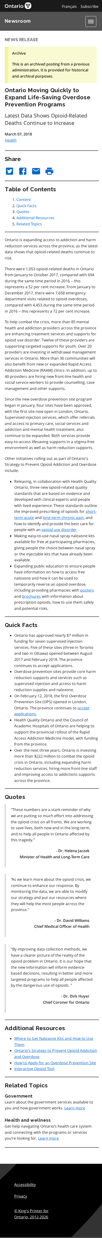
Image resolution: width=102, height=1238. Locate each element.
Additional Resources (35, 217)
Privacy (20, 1196)
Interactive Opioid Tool (34, 1068)
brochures (31, 596)
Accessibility (25, 1184)
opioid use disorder (59, 529)
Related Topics (29, 224)
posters (87, 590)
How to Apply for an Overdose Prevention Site (55, 1062)
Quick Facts (26, 205)
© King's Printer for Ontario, (31, 1214)
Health (11, 140)
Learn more (74, 1108)
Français (69, 6)
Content (23, 199)
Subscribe (89, 6)
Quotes (22, 211)
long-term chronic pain (63, 517)
